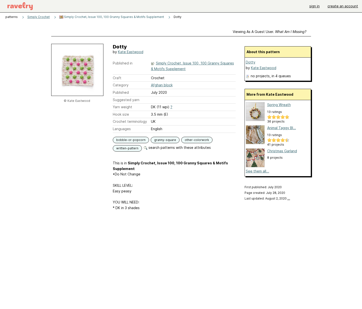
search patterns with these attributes (179, 147)
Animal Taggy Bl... (281, 128)
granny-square (165, 140)
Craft (117, 78)
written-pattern (127, 148)
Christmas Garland (282, 151)
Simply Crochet (38, 17)
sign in (314, 6)
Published (121, 92)
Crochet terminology (130, 121)
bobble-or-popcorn (131, 140)
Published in (122, 63)
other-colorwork (197, 140)
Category (121, 85)
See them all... (257, 171)
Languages (122, 129)
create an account (343, 6)
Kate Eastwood (130, 52)
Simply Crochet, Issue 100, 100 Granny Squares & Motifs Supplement (113, 17)
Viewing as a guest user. (269, 32)
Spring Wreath (279, 105)
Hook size (121, 114)
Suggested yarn (126, 100)
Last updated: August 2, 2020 (267, 198)
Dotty (250, 62)
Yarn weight (122, 107)
